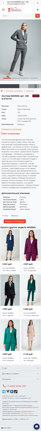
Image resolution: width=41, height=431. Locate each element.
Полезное (6, 379)
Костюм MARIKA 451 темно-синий (9, 269)
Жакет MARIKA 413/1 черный (8, 314)
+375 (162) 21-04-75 (26, 413)
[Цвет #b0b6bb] (40, 86)
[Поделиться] (37, 3)
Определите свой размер (11, 129)
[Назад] (3, 3)
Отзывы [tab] (5, 216)
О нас (4, 368)
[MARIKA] (35, 96)
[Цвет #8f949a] (31, 86)
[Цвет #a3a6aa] (38, 86)
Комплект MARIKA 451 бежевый (30, 359)
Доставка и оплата (10, 373)
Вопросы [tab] (14, 216)
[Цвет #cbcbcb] (23, 86)
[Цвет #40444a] (9, 86)
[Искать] (37, 16)
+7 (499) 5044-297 (16, 386)
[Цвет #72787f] (35, 86)
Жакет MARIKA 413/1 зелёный (8, 359)
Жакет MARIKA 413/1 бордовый (29, 269)
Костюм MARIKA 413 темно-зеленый (31, 314)
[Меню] (3, 10)
